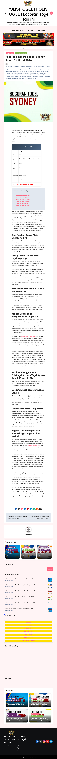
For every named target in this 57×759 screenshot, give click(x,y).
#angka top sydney (18, 71)
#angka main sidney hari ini (39, 69)
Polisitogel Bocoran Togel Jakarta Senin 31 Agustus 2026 (19, 579)
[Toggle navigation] (5, 13)
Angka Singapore (44, 547)
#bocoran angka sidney (43, 71)
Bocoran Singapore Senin (44, 550)
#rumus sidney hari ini (30, 78)
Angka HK (26, 547)
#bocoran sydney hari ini (32, 76)
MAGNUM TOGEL (28, 631)
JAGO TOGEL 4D (28, 637)
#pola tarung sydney (20, 78)
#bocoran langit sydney (41, 73)
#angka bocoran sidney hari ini (39, 66)
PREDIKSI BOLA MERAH (28, 641)
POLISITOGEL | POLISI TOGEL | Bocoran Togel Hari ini (28, 14)
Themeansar (39, 757)
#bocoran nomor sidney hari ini (13, 74)
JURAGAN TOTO (28, 628)
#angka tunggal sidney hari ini (31, 71)
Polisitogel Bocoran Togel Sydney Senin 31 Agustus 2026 (19, 596)
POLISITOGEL (28, 625)
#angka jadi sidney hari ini (33, 68)
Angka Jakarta (11, 547)
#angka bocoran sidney (25, 66)
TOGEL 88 (28, 622)
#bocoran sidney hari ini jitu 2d (39, 74)
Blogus (32, 757)
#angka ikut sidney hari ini (21, 68)
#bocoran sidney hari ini (26, 74)
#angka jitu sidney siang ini (13, 69)
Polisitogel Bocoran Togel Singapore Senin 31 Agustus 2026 (20, 590)
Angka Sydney (10, 53)
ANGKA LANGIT (28, 634)
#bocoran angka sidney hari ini (13, 73)
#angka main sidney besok (26, 69)
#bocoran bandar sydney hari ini (27, 73)
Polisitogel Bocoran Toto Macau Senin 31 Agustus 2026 (19, 608)
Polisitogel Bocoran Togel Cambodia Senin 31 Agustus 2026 (20, 602)
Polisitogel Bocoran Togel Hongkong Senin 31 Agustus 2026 (20, 584)
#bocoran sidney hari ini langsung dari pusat (16, 76)
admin (11, 64)
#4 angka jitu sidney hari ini (13, 66)
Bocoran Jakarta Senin (12, 550)
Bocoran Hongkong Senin (28, 550)
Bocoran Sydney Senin (37, 715)
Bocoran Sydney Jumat (21, 53)
